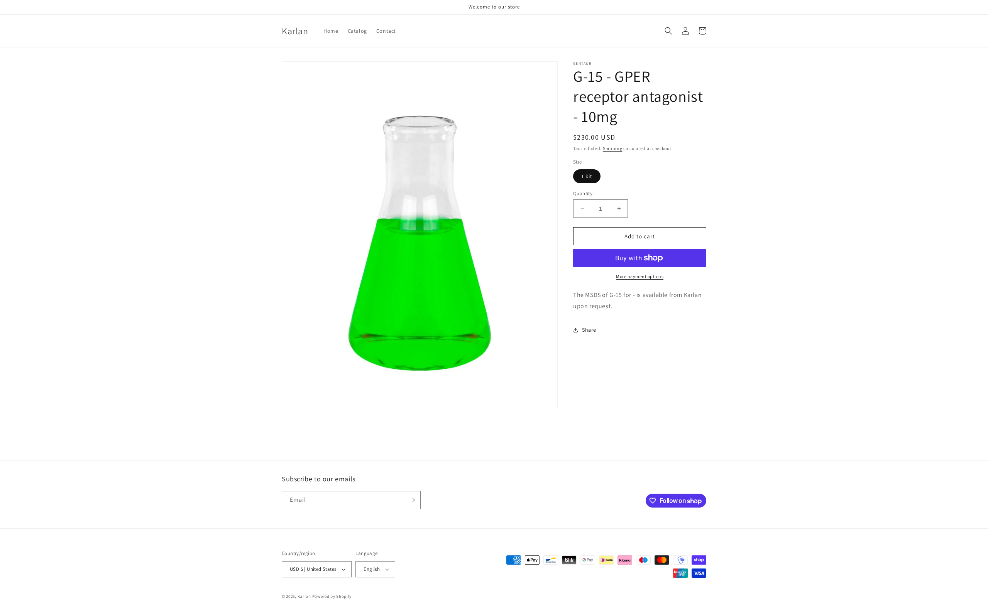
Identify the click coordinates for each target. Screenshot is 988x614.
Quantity (582, 193)
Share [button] (589, 329)
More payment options (639, 276)
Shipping (613, 148)
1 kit (586, 176)
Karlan (304, 596)
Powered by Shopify (332, 596)
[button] (668, 30)
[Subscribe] (411, 500)
